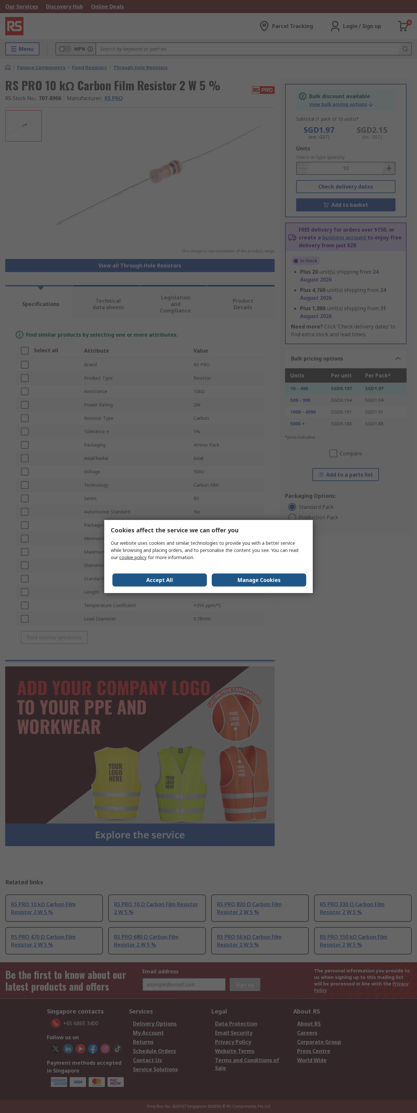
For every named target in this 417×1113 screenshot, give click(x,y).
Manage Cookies (258, 580)
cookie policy (133, 557)
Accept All (159, 580)
